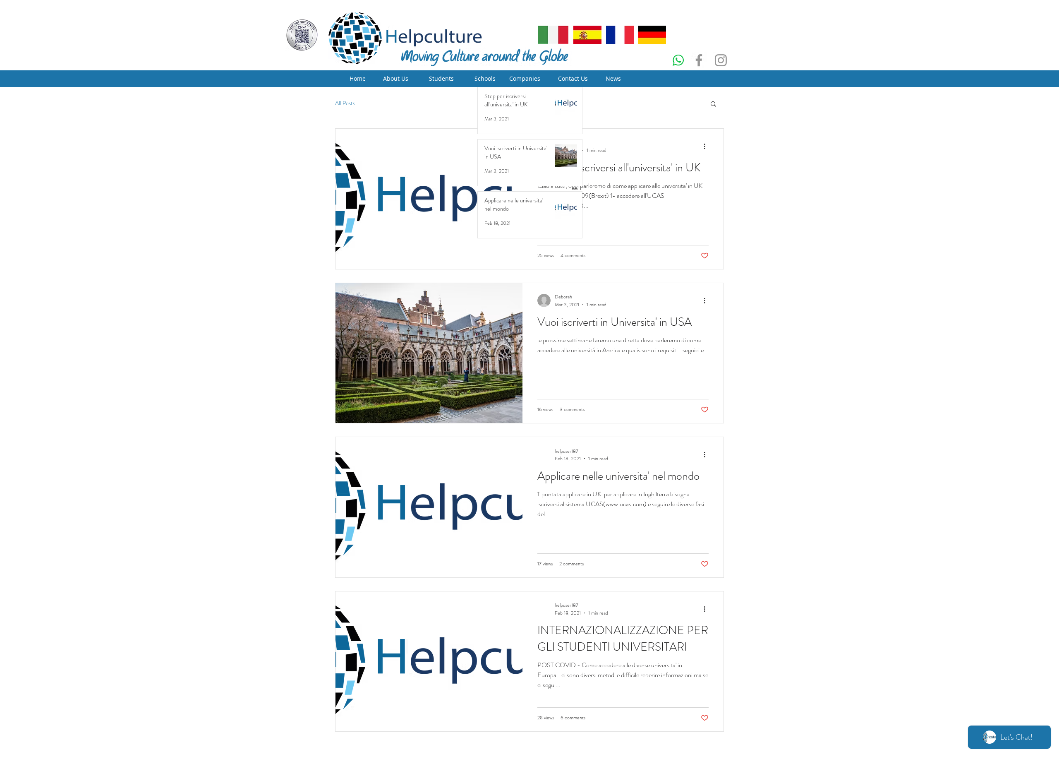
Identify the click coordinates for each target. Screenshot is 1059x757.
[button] (713, 104)
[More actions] (707, 146)
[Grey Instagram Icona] (721, 60)
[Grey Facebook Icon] (699, 60)
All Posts (345, 103)
